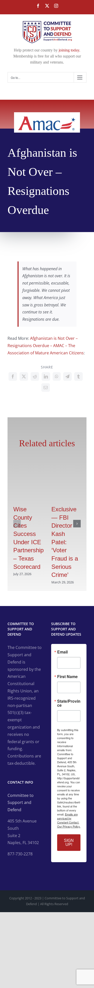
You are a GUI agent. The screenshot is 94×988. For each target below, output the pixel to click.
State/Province (68, 703)
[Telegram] (67, 376)
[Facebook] (12, 376)
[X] (23, 376)
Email (62, 652)
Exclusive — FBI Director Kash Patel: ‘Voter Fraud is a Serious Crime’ (64, 542)
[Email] (45, 387)
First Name (67, 677)
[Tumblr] (78, 376)
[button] (17, 523)
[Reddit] (34, 376)
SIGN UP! (69, 842)
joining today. (69, 50)
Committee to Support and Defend (21, 803)
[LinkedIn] (45, 376)
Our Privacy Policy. (68, 826)
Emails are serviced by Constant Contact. (68, 818)
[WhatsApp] (56, 376)
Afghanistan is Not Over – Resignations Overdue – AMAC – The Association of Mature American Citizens (46, 346)
